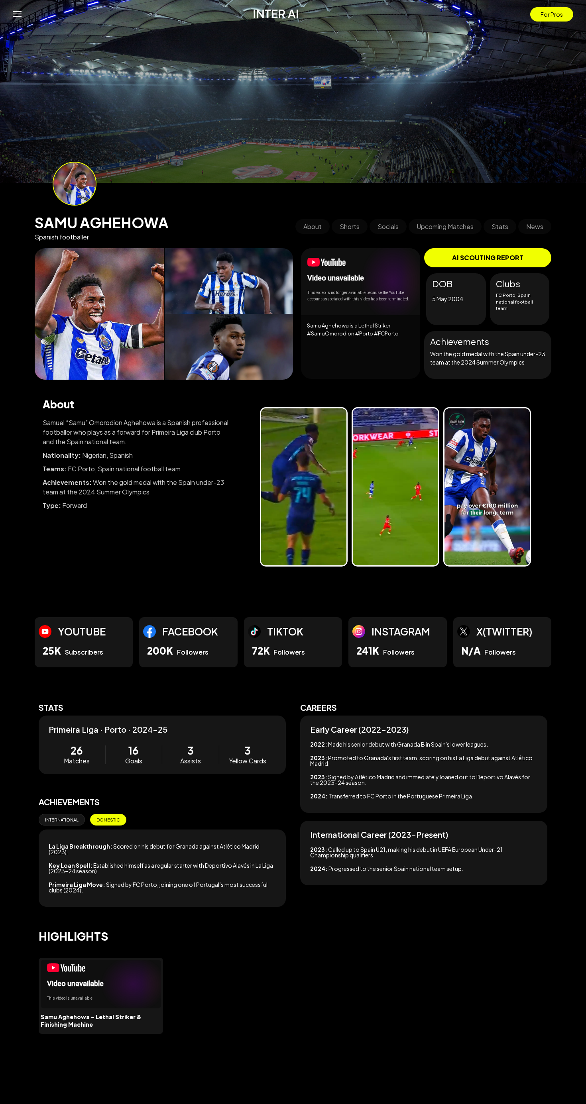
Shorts (350, 226)
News (534, 226)
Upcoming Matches (445, 226)
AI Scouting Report (487, 257)
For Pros (552, 14)
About (312, 226)
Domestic (108, 819)
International (62, 819)
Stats (500, 226)
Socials (388, 226)
